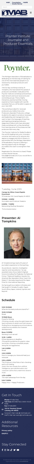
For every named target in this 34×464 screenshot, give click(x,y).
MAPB (25, 2)
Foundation (16, 2)
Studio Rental (17, 4)
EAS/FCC (5, 433)
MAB (8, 2)
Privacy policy (7, 430)
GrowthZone (24, 461)
